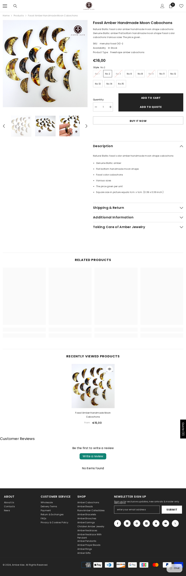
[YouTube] (165, 523)
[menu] (5, 6)
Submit (171, 509)
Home (6, 15)
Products (19, 15)
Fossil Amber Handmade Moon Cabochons (93, 414)
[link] (24, 330)
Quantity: (98, 99)
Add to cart (151, 98)
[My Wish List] (181, 6)
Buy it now (138, 121)
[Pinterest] (136, 523)
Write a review (93, 456)
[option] (45, 63)
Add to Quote (151, 107)
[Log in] (162, 6)
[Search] (15, 6)
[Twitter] (175, 523)
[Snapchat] (156, 523)
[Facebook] (117, 523)
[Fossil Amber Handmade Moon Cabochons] (93, 386)
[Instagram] (127, 523)
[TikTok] (146, 523)
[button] (4, 126)
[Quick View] (109, 369)
